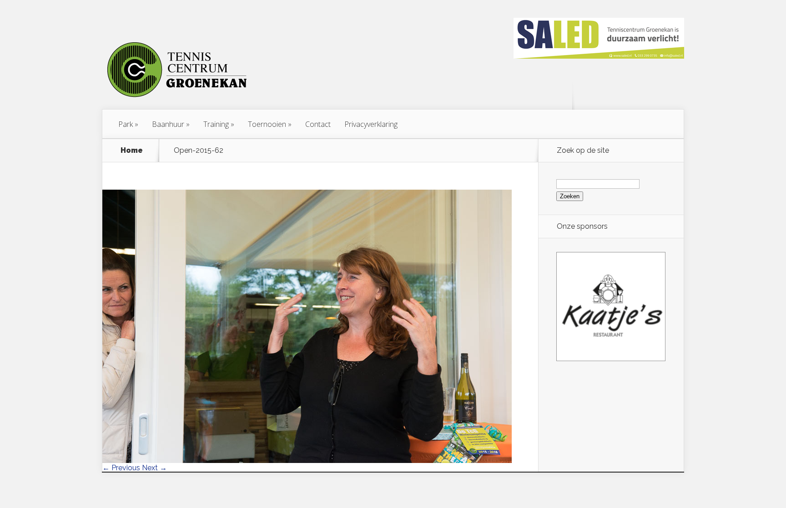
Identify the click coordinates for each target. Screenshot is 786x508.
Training (216, 124)
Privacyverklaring (371, 124)
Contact (318, 124)
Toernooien (267, 124)
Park (125, 124)
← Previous (121, 467)
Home (132, 150)
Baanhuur (168, 124)
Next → (154, 467)
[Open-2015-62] (307, 460)
